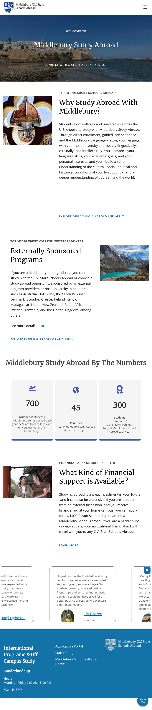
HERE (41, 326)
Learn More (68, 545)
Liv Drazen (88, 613)
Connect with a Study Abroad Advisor (76, 65)
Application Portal (69, 646)
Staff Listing (64, 652)
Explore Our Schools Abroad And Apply (91, 216)
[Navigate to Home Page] (24, 7)
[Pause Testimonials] (147, 570)
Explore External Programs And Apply (41, 339)
